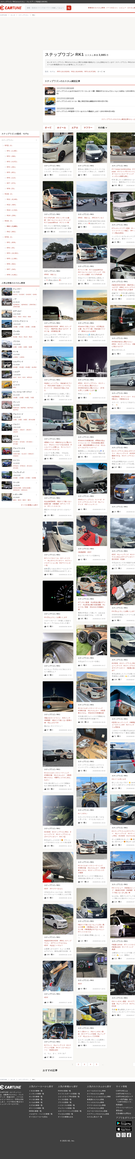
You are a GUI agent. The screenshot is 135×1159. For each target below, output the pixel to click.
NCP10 (30, 407)
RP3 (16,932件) (63, 72)
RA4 (29, 316)
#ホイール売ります (119, 779)
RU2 (25, 337)
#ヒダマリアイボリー (56, 561)
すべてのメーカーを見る (38, 1117)
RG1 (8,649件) (77, 72)
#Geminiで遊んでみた (86, 326)
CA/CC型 (16, 454)
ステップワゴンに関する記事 (65, 88)
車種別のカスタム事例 (96, 8)
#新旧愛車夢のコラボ (91, 445)
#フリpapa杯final (51, 222)
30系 (25, 347)
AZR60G (16, 304)
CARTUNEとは (122, 1091)
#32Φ (114, 1006)
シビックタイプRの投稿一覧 (68, 1097)
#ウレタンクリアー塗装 (121, 228)
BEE (24, 500)
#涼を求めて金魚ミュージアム (59, 386)
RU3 (30, 337)
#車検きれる (124, 399)
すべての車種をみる (65, 1117)
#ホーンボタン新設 (119, 1001)
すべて (102, 71)
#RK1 (114, 344)
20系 (20, 347)
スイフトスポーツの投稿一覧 (69, 1094)
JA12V (15, 432)
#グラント (48, 1045)
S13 (14, 377)
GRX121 (24, 490)
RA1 (14, 316)
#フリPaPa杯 (49, 218)
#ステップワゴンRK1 (60, 832)
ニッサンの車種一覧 (36, 1094)
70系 (32, 397)
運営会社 (119, 1110)
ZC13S (15, 468)
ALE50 (34, 367)
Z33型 (21, 478)
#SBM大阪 (82, 711)
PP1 (14, 387)
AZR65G (24, 304)
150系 (15, 397)
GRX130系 (26, 488)
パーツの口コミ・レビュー (116, 8)
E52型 (28, 367)
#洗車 (122, 559)
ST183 (22, 442)
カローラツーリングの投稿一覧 (70, 1111)
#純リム (87, 218)
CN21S (15, 456)
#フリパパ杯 (64, 222)
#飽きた (115, 399)
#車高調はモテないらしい (94, 929)
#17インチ (130, 725)
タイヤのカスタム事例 (95, 1094)
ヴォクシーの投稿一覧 (66, 1108)
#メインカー (126, 397)
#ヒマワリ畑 (88, 329)
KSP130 (16, 407)
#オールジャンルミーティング (59, 220)
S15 (23, 377)
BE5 (14, 500)
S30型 (34, 478)
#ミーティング (127, 947)
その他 (103, 127)
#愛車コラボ (49, 442)
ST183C (29, 442)
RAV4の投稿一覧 (64, 1091)
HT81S (22, 466)
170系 (21, 327)
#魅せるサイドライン (52, 718)
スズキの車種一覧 (35, 1105)
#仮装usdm (116, 947)
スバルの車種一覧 (35, 1102)
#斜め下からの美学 (126, 290)
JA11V (22, 430)
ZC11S (29, 466)
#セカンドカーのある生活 (59, 445)
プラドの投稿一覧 (64, 1102)
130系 (15, 327)
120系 (21, 397)
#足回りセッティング (120, 722)
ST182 (15, 442)
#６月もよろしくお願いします (123, 611)
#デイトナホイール (51, 558)
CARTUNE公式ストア (124, 1097)
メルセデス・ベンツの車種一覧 (41, 1114)
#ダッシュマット (91, 504)
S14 (19, 377)
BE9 (19, 500)
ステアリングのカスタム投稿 (98, 1114)
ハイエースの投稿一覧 (66, 1105)
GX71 (15, 294)
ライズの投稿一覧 (64, 1099)
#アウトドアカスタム (59, 943)
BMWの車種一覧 (35, 1111)
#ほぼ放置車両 (50, 501)
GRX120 (16, 490)
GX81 (35, 294)
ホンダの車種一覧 (35, 1097)
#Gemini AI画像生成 (86, 440)
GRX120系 (17, 488)
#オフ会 (62, 837)
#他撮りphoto (117, 945)
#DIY (89, 552)
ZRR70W (16, 306)
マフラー (88, 127)
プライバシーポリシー (124, 1108)
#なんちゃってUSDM (91, 1036)
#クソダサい (83, 813)
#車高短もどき (92, 927)
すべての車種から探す (29, 505)
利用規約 (119, 1105)
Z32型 (15, 478)
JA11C (15, 430)
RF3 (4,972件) (90, 72)
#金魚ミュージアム (51, 383)
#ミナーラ (48, 388)
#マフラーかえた (56, 889)
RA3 (24, 316)
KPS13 (29, 377)
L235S (15, 357)
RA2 (19, 316)
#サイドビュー (117, 888)
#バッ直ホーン (83, 1032)
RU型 (15, 337)
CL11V (24, 454)
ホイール (61, 127)
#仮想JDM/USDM (119, 285)
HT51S (15, 466)
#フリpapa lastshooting (121, 169)
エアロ (75, 127)
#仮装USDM (120, 890)
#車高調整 (82, 552)
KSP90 (23, 407)
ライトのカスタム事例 (95, 1102)
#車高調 (56, 504)
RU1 (20, 337)
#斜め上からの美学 (88, 331)
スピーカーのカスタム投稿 (97, 1111)
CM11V (30, 454)
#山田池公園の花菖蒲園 (92, 605)
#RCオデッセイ (98, 218)
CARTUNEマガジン (123, 1094)
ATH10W (32, 419)
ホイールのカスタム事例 (96, 1091)
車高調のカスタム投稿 (95, 1099)
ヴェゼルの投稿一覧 (65, 1114)
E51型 (21, 367)
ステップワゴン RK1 (52, 166)
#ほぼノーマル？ (56, 945)
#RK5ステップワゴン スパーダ (90, 500)
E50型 (15, 367)
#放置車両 (116, 397)
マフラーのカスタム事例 (96, 1105)
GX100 (21, 294)
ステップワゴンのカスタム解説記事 (62, 81)
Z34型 (28, 478)
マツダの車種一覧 (35, 1099)
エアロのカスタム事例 (95, 1108)
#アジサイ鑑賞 (83, 602)
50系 (30, 347)
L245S (22, 357)
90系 (27, 397)
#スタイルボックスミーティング (90, 708)
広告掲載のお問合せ (123, 1113)
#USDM (115, 663)
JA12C (28, 430)
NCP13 (15, 410)
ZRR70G (32, 304)
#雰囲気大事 (56, 331)
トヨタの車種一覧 (35, 1091)
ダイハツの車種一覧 (36, 1108)
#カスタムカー (93, 711)
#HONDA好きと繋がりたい (122, 342)
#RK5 (80, 218)
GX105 (28, 294)
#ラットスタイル (54, 506)
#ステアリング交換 (88, 1034)
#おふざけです (53, 723)
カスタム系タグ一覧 (94, 1117)
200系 (33, 327)
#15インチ (66, 718)
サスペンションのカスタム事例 (99, 1097)
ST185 (15, 444)
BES (29, 500)
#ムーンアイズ (122, 453)
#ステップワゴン (124, 344)
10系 (14, 347)
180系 (27, 327)
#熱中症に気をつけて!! (59, 329)
